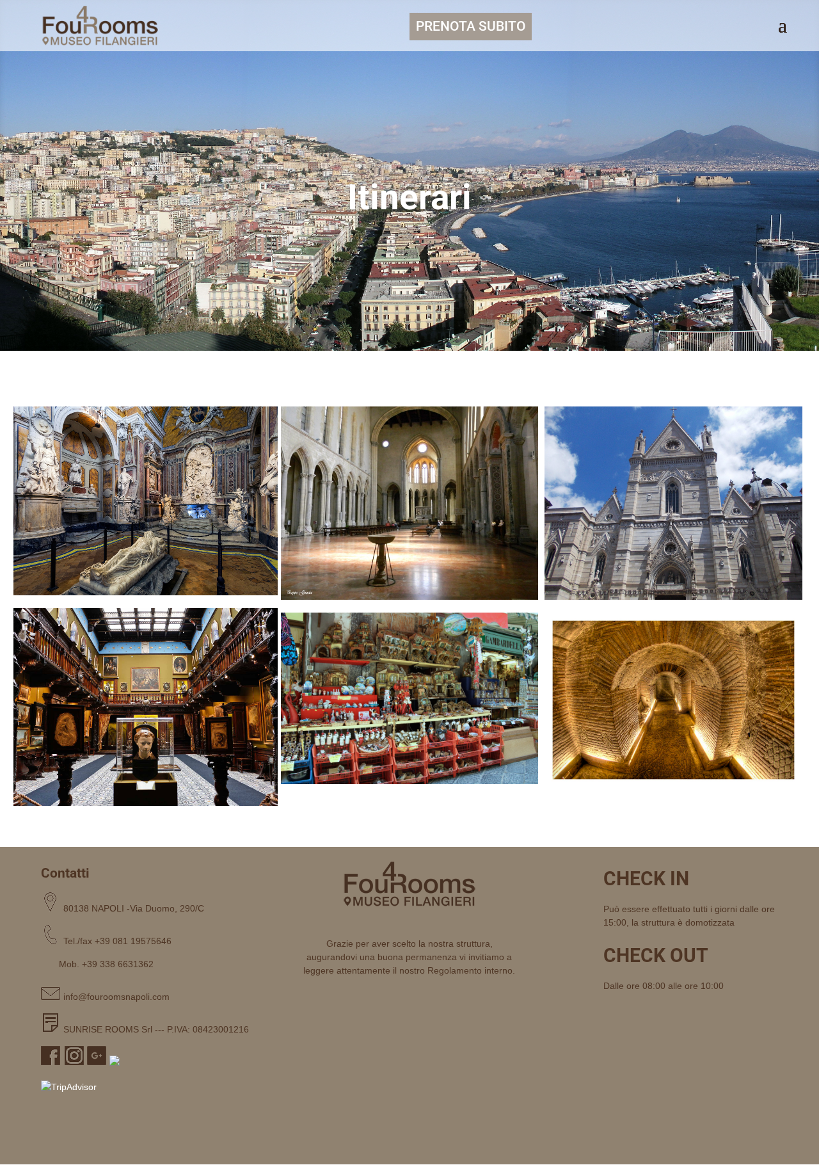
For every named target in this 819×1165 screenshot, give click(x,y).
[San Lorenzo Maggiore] (410, 503)
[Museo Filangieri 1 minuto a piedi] (145, 707)
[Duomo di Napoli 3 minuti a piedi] (673, 503)
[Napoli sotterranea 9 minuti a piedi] (673, 700)
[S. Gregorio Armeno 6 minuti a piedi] (410, 698)
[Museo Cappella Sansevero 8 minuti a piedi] (145, 500)
